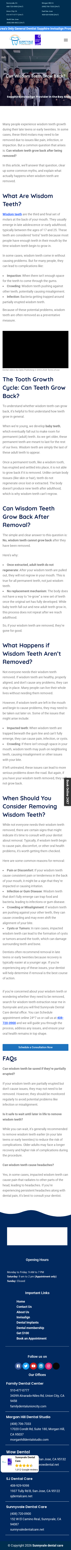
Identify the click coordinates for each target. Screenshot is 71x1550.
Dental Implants (28, 1322)
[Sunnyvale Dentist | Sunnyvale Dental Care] (24, 40)
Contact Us (24, 1306)
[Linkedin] (41, 1366)
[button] (20, 1463)
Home (21, 1301)
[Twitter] (25, 1366)
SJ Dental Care (19, 1478)
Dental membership (30, 1328)
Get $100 (23, 1333)
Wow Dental (18, 1452)
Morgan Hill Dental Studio (28, 1416)
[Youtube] (33, 1366)
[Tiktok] (56, 1366)
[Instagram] (48, 1366)
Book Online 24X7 (67, 792)
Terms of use (54, 370)
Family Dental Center (25, 1383)
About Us (23, 1312)
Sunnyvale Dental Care (26, 1506)
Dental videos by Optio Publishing (18, 370)
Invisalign (23, 1317)
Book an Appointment (32, 1338)
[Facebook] (18, 1366)
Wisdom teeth (12, 214)
